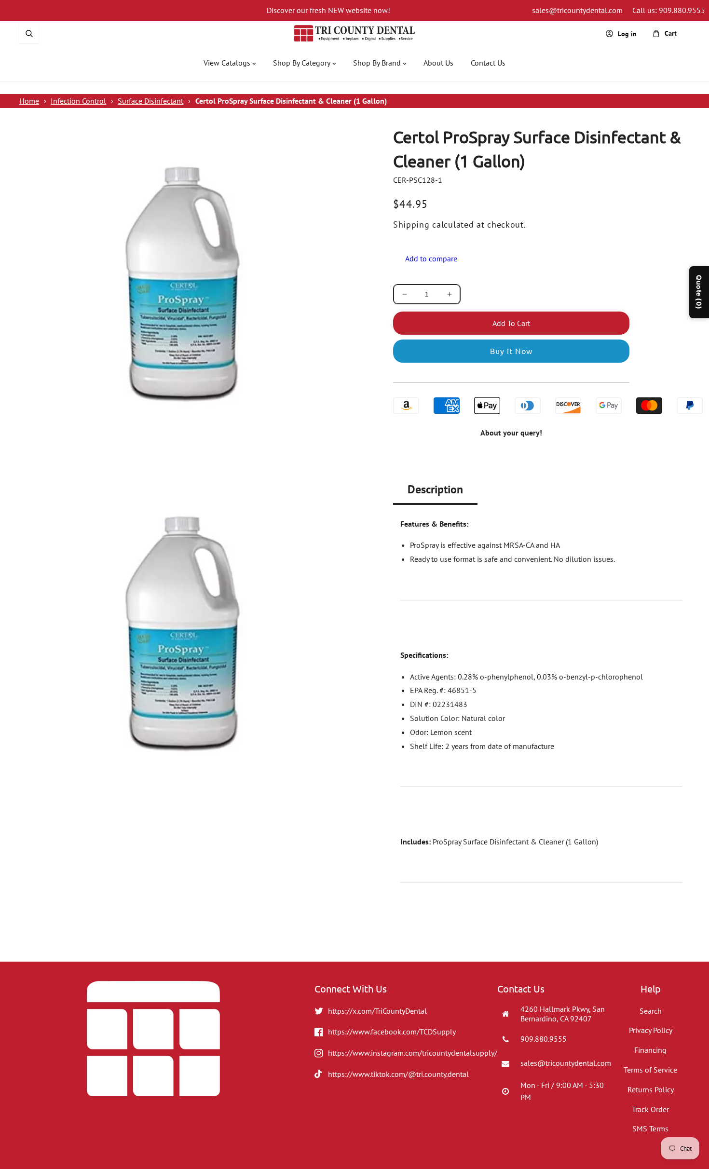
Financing (650, 1050)
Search (651, 1011)
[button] (29, 33)
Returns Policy (650, 1089)
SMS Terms (650, 1128)
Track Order (650, 1109)
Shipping (411, 224)
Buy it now (511, 350)
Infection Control (78, 101)
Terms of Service (650, 1069)
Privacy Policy (650, 1030)
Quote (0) (699, 292)
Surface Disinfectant (150, 101)
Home (29, 101)
